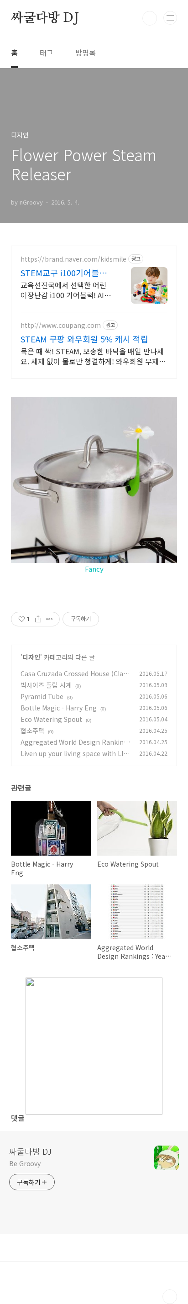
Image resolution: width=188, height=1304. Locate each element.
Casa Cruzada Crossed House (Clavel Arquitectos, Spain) (75, 678)
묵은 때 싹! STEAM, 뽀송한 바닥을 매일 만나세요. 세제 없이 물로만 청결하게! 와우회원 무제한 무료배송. (93, 356)
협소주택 (32, 730)
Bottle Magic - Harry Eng (59, 707)
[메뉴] (170, 18)
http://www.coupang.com (61, 325)
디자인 (31, 657)
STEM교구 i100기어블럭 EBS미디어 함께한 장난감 (65, 272)
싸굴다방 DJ (45, 18)
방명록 (85, 52)
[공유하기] (38, 619)
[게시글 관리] (49, 619)
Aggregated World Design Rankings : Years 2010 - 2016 (76, 746)
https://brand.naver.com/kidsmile (73, 259)
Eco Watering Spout (51, 719)
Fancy (94, 568)
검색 (150, 18)
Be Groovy (25, 1163)
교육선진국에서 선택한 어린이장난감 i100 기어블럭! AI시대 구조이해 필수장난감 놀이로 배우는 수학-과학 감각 (66, 289)
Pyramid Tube (42, 696)
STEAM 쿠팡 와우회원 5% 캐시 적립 (84, 338)
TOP (169, 1296)
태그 (46, 52)
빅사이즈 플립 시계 (46, 684)
